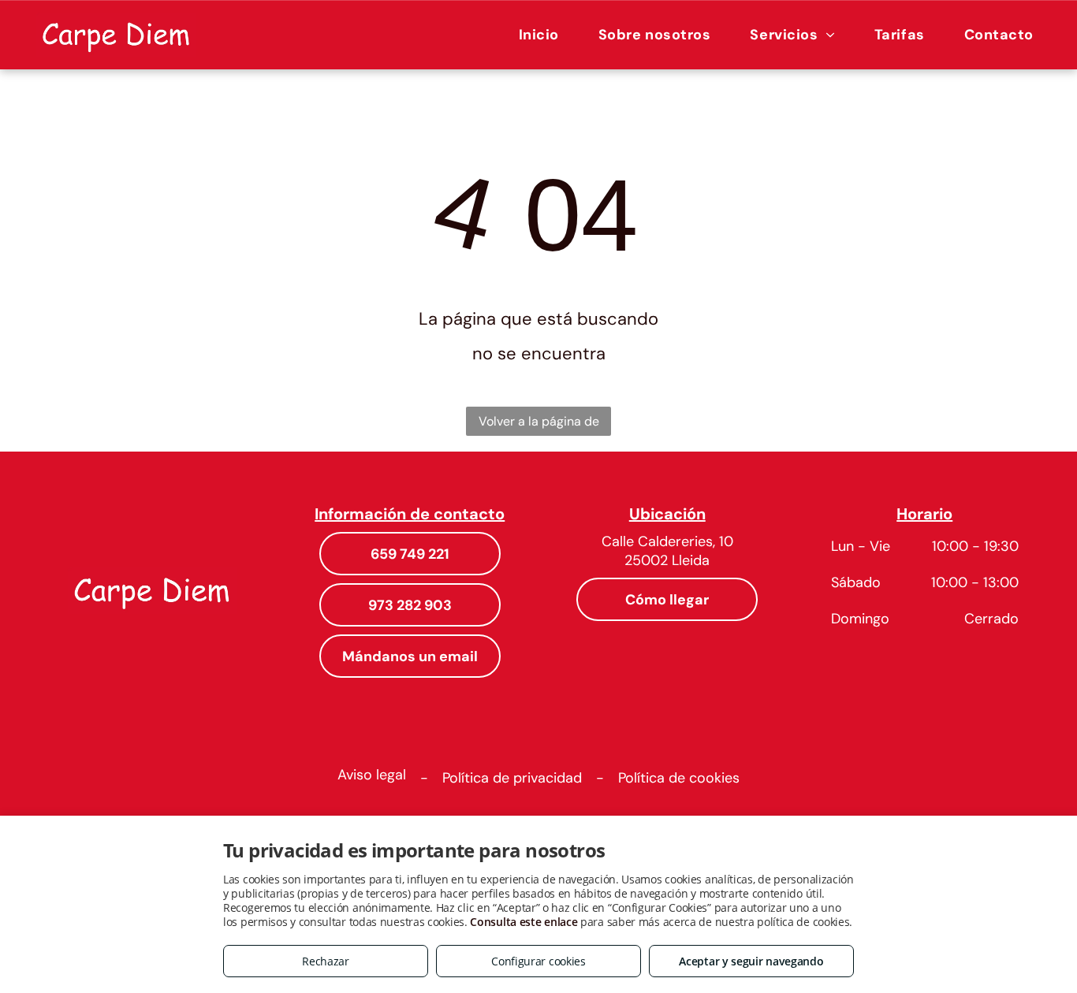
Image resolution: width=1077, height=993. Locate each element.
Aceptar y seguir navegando (751, 961)
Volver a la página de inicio (539, 424)
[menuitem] (539, 34)
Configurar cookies (538, 961)
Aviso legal (371, 774)
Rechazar (325, 961)
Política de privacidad (512, 777)
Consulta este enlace (523, 921)
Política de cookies (679, 777)
